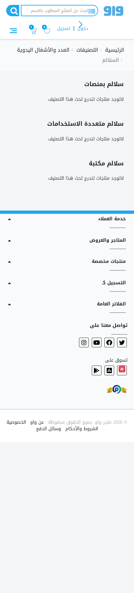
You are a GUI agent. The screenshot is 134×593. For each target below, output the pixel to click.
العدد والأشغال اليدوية (43, 50)
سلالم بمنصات (104, 84)
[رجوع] (81, 25)
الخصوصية (16, 422)
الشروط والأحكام (81, 428)
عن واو (37, 422)
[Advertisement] (67, 516)
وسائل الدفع (48, 428)
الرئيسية (114, 50)
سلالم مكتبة (106, 163)
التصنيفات (87, 50)
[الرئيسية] (113, 12)
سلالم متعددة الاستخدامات (85, 123)
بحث (12, 10)
